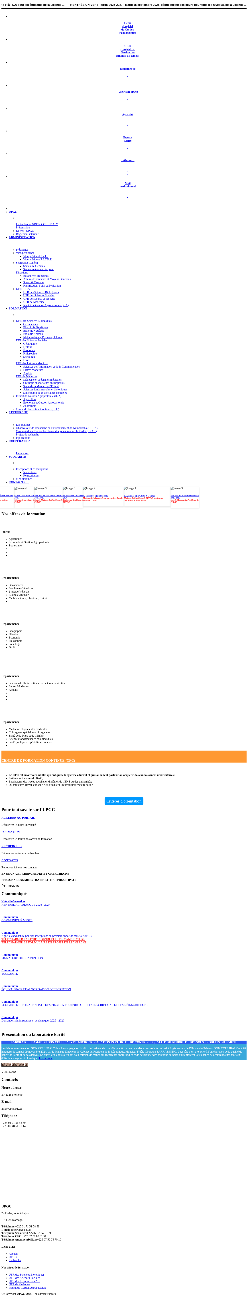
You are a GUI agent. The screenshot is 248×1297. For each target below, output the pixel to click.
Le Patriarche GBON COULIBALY (37, 224)
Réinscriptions (31, 475)
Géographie (30, 343)
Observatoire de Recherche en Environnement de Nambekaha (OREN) (56, 427)
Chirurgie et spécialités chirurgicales (43, 382)
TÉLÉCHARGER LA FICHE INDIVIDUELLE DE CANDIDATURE (43, 939)
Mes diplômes (24, 478)
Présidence (22, 249)
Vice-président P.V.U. (35, 256)
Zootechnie (29, 405)
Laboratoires (23, 424)
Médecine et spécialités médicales (42, 379)
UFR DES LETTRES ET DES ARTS (29, 668)
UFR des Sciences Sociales (38, 295)
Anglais (27, 373)
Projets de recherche (27, 434)
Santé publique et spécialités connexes (45, 392)
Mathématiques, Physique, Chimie (42, 337)
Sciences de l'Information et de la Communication (51, 366)
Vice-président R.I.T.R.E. (37, 259)
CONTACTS (9, 860)
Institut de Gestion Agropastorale (27, 1287)
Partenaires (22, 453)
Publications (23, 437)
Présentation (23, 227)
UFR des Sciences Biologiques (41, 292)
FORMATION (10, 831)
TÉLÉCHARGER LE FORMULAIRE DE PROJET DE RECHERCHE (44, 942)
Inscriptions (29, 472)
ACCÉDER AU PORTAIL (18, 817)
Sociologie (29, 356)
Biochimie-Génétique (35, 327)
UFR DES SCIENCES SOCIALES (27, 616)
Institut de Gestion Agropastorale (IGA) (46, 305)
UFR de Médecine (33, 301)
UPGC (13, 1257)
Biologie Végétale (33, 330)
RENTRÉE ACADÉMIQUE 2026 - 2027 (25, 903)
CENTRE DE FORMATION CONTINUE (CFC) (38, 760)
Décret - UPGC (25, 230)
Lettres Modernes (33, 369)
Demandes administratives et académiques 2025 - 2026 (32, 1019)
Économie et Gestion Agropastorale (43, 402)
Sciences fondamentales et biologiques (45, 389)
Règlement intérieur (27, 234)
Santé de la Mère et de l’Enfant (41, 386)
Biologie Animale (33, 333)
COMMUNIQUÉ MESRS (16, 918)
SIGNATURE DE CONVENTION (22, 956)
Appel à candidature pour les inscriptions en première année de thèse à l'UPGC (46, 934)
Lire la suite (45, 1058)
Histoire (27, 346)
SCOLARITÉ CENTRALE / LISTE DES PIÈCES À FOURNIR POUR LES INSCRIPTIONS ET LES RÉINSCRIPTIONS (74, 1003)
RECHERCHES (11, 846)
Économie (29, 350)
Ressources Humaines (35, 275)
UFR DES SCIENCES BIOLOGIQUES (31, 570)
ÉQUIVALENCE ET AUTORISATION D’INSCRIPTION (36, 987)
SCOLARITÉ (9, 972)
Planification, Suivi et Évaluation (42, 285)
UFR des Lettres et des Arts (39, 298)
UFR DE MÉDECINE (18, 714)
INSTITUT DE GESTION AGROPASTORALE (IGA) (42, 524)
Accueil (13, 1253)
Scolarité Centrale (33, 282)
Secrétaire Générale (34, 265)
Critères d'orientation (124, 801)
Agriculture (29, 399)
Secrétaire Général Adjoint (38, 269)
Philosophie (30, 353)
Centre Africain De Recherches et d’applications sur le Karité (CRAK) (56, 431)
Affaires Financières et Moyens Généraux (47, 279)
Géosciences (30, 324)
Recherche (15, 1260)
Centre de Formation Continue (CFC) (37, 409)
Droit (26, 360)
